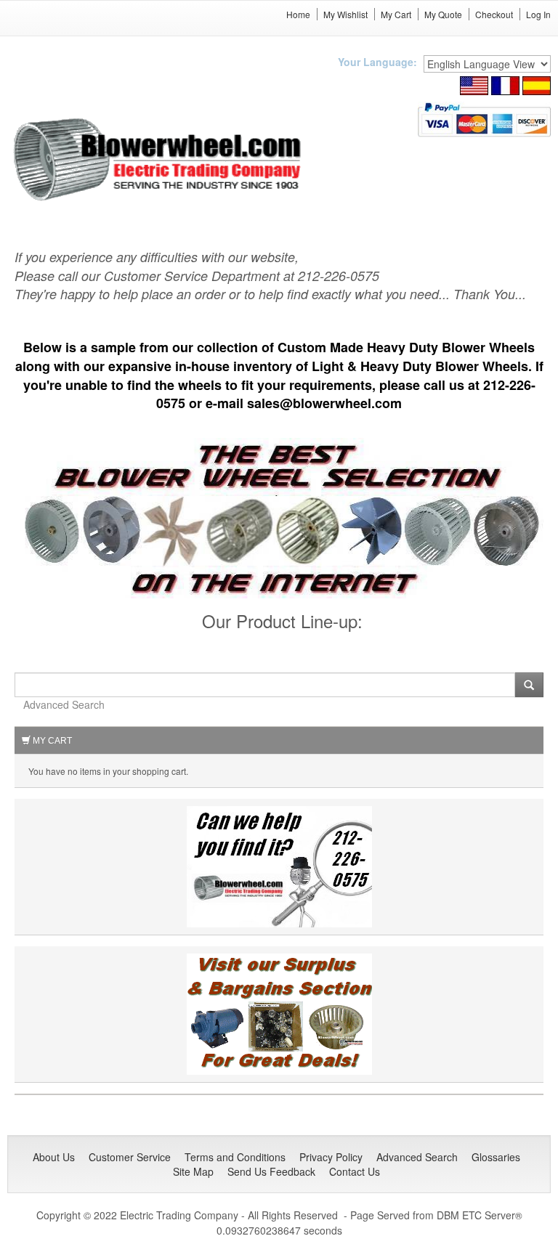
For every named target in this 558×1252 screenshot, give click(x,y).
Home (298, 14)
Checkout (494, 14)
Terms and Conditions (235, 1157)
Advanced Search (64, 704)
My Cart (396, 14)
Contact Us (354, 1171)
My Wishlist (345, 14)
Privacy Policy (331, 1157)
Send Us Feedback (271, 1171)
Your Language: (377, 61)
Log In (538, 14)
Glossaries (496, 1157)
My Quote (443, 14)
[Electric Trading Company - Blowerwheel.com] (159, 160)
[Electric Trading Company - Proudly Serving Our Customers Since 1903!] (279, 1013)
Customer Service (130, 1157)
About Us (54, 1157)
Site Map (193, 1171)
